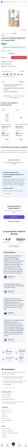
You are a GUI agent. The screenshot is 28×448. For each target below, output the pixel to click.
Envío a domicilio (5, 418)
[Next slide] (26, 104)
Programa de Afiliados (7, 420)
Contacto (4, 414)
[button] (10, 2)
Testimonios (4, 416)
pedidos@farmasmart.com (9, 399)
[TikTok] (13, 387)
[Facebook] (3, 387)
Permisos (4, 435)
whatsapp (21, 184)
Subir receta (14, 217)
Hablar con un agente (14, 221)
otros (8, 33)
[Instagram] (6, 387)
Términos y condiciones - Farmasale (10, 433)
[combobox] (9, 57)
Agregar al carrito (19, 57)
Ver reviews (6, 193)
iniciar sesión (9, 162)
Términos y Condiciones (7, 430)
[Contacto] (18, 1)
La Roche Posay (11, 66)
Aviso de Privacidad (6, 428)
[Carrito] (22, 1)
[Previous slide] (22, 104)
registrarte (16, 162)
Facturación (4, 437)
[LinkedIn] (10, 387)
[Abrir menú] (25, 1)
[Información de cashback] (24, 47)
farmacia (3, 33)
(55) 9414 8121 (6, 396)
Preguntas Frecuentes (7, 411)
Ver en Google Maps (7, 384)
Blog (3, 422)
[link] (14, 33)
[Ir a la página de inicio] (2, 2)
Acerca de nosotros (6, 409)
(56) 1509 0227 (6, 394)
